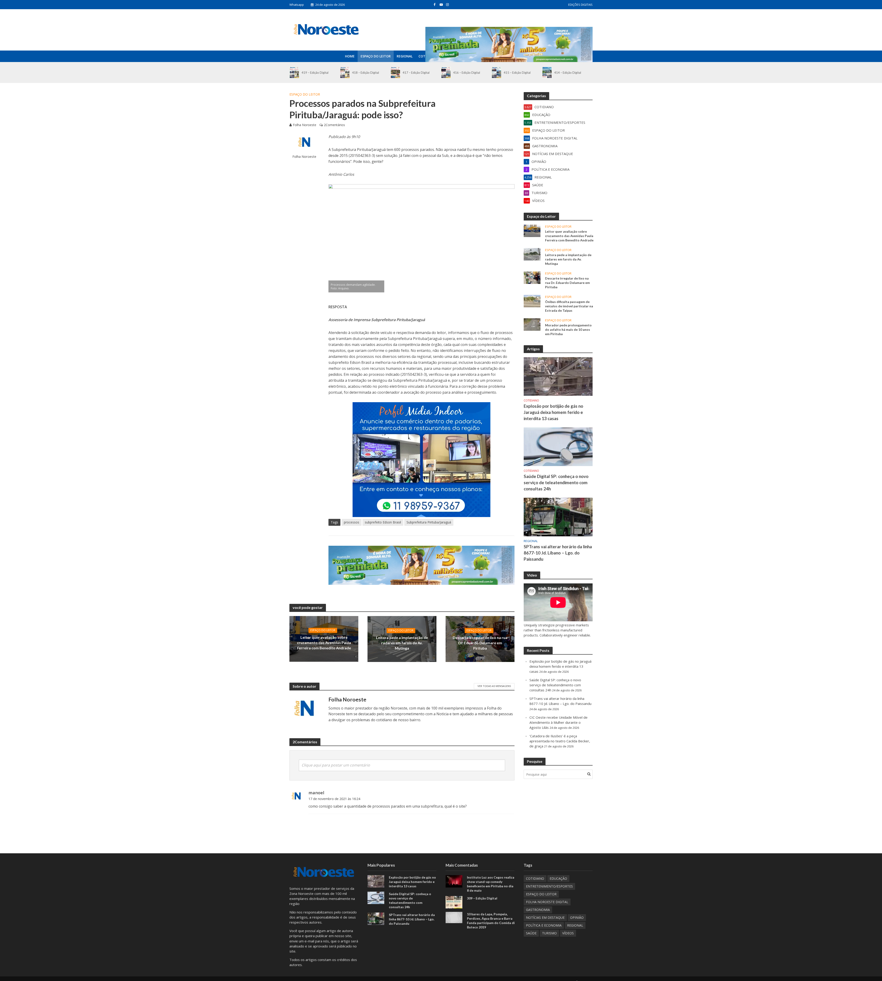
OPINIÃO (577, 917)
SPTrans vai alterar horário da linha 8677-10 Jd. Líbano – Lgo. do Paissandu (558, 553)
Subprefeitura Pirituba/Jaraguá (429, 522)
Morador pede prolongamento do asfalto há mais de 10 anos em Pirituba (568, 329)
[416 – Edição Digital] (446, 72)
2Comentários (334, 125)
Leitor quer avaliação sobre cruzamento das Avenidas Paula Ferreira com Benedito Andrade (324, 642)
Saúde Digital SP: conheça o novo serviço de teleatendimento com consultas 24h (556, 482)
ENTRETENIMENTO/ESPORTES (549, 886)
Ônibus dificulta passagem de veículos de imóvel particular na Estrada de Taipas (569, 306)
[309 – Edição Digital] (454, 901)
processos (351, 522)
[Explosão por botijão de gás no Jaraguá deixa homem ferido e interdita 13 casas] (558, 376)
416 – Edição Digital (466, 72)
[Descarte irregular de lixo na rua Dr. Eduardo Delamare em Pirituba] (532, 277)
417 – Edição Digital (416, 72)
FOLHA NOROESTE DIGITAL (547, 902)
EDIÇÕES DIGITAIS (580, 5)
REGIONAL (405, 56)
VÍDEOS (568, 933)
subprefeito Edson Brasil (383, 522)
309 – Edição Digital (482, 898)
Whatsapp (296, 5)
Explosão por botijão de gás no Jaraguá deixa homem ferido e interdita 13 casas (553, 412)
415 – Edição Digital (517, 72)
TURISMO (549, 933)
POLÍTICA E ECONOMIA (544, 925)
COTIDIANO (531, 400)
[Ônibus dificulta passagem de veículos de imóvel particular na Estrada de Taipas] (532, 300)
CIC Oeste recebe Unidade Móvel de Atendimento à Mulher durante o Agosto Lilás (558, 722)
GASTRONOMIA (538, 909)
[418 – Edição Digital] (345, 72)
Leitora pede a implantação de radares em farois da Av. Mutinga (402, 642)
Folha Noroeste (304, 125)
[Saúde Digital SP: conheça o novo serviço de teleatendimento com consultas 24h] (558, 446)
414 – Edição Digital (567, 72)
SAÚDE (531, 933)
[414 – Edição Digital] (547, 72)
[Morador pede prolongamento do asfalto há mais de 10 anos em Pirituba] (532, 324)
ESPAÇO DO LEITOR (376, 56)
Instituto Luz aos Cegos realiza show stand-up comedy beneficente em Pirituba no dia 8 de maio (490, 883)
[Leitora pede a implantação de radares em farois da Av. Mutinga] (532, 254)
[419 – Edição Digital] (294, 72)
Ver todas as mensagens (494, 686)
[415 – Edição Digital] (496, 72)
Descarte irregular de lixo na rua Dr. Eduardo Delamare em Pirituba (480, 642)
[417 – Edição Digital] (395, 72)
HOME (350, 56)
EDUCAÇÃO (558, 878)
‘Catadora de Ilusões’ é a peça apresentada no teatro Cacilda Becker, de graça (559, 741)
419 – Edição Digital (315, 72)
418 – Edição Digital (365, 72)
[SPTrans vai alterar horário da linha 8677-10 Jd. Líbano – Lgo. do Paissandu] (558, 516)
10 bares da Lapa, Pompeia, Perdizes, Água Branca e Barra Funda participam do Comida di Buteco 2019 (491, 920)
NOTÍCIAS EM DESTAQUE (545, 917)
